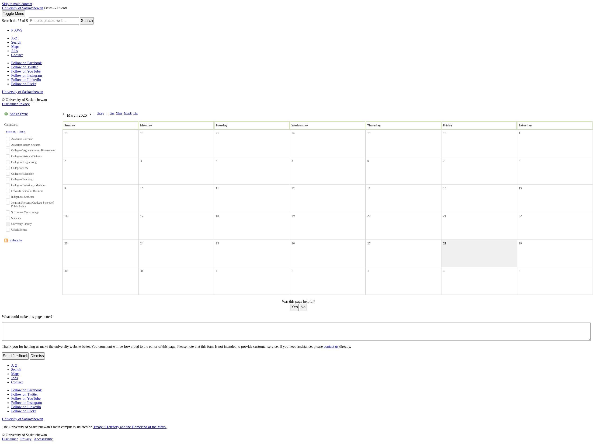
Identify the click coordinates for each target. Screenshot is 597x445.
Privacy (24, 104)
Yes (295, 307)
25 (217, 133)
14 (444, 188)
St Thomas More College (25, 212)
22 (520, 216)
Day (112, 113)
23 (66, 133)
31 (141, 271)
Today (100, 113)
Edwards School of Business (27, 191)
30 (66, 271)
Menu (13, 14)
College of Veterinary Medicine (28, 185)
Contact (17, 55)
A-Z (14, 38)
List (135, 113)
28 (444, 133)
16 (66, 216)
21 (444, 216)
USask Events (19, 229)
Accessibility (43, 439)
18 (217, 216)
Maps (15, 47)
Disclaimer (10, 104)
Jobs (14, 51)
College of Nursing (21, 179)
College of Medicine (22, 173)
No (303, 307)
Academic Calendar (22, 139)
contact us (331, 346)
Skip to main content (17, 4)
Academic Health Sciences (25, 144)
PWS (16, 30)
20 (369, 216)
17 (141, 216)
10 (141, 188)
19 (293, 216)
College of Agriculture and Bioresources (33, 150)
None (22, 131)
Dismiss (37, 356)
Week (119, 113)
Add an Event (19, 114)
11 (217, 188)
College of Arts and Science (26, 156)
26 (293, 133)
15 (520, 188)
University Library (21, 224)
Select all (11, 131)
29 (520, 243)
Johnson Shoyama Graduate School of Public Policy (32, 204)
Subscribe (16, 240)
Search (87, 21)
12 (293, 188)
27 (369, 133)
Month (128, 113)
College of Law (19, 168)
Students (16, 218)
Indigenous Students (22, 196)
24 (141, 133)
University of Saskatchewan (22, 8)
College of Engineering (24, 162)
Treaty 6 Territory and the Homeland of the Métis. (130, 427)
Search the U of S (15, 21)
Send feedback (15, 356)
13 (369, 188)
